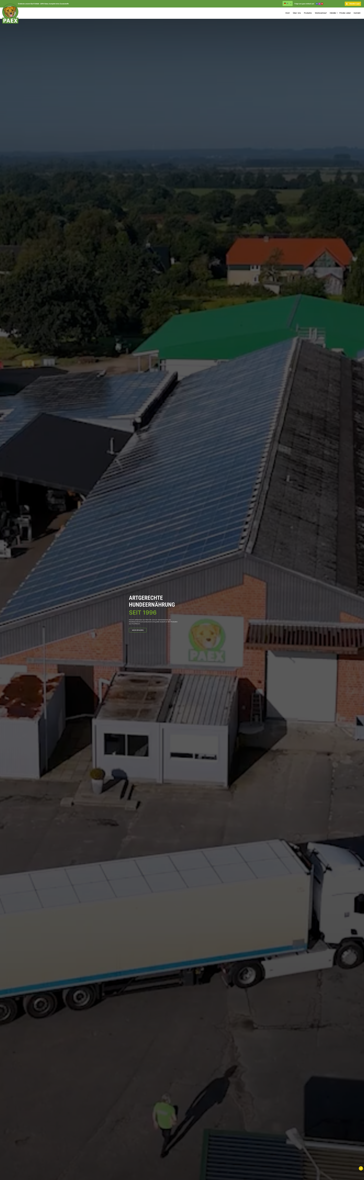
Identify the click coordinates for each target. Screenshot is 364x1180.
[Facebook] (317, 4)
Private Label (345, 13)
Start (287, 13)
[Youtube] (322, 4)
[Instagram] (319, 4)
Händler (333, 13)
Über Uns (297, 13)
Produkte (308, 13)
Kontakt (357, 13)
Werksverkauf (321, 13)
